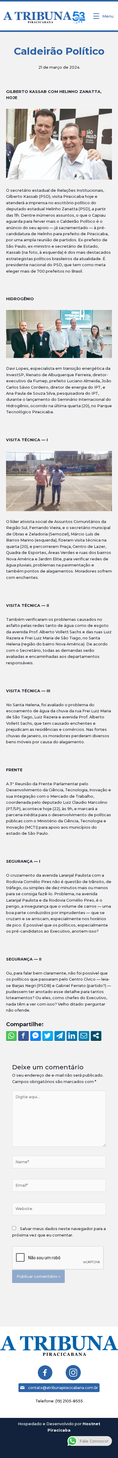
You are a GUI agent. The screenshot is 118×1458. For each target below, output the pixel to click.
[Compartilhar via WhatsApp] (11, 1035)
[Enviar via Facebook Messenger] (35, 1035)
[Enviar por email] (84, 1035)
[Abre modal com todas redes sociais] (96, 1035)
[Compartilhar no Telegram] (59, 1035)
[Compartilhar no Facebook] (23, 1035)
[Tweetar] (47, 1035)
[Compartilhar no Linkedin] (72, 1035)
